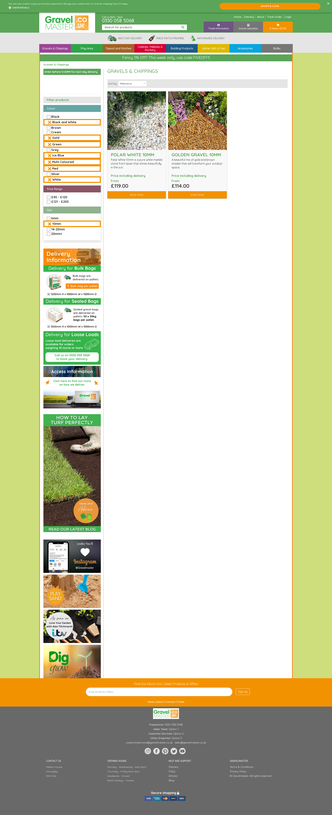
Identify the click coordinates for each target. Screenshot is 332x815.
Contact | (171, 701)
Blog (171, 780)
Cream (56, 132)
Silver (55, 174)
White (56, 180)
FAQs (172, 771)
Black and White (64, 122)
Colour (51, 108)
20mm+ (56, 234)
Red (55, 168)
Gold (55, 138)
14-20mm (58, 229)
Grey (54, 150)
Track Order (274, 16)
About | (161, 701)
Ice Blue (58, 155)
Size (49, 210)
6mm (54, 218)
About (260, 16)
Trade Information (218, 28)
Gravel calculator (248, 28)
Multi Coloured (63, 162)
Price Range (54, 189)
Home (237, 16)
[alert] (166, 6)
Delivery (249, 16)
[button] (68, 8)
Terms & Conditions (241, 767)
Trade (180, 701)
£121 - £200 (60, 202)
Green (56, 144)
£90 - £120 (59, 197)
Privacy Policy (238, 771)
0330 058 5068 (118, 20)
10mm (56, 224)
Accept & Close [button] (270, 6)
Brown (56, 128)
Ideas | (152, 701)
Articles (173, 776)
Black (55, 117)
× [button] (328, 3)
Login (288, 16)
